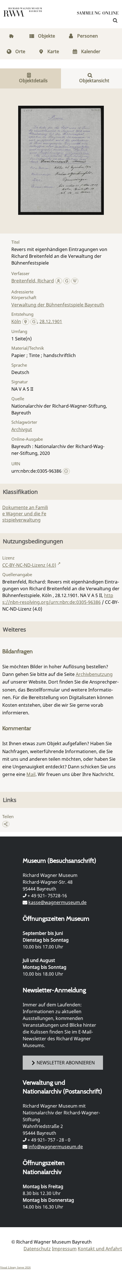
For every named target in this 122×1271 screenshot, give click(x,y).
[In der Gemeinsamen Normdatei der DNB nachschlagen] (66, 281)
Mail (30, 774)
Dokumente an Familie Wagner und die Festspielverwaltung (25, 513)
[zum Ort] (25, 322)
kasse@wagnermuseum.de (57, 902)
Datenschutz (37, 1249)
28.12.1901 (50, 321)
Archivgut (21, 429)
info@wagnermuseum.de (55, 1147)
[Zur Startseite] (98, 14)
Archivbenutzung (94, 674)
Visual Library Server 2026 (15, 1267)
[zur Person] (58, 281)
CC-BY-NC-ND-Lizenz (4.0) (29, 565)
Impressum (64, 1249)
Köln (16, 321)
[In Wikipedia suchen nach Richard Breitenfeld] (74, 281)
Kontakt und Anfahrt (100, 1249)
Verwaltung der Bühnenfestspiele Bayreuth (57, 305)
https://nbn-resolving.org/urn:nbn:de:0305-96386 (57, 598)
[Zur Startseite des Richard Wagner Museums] (23, 15)
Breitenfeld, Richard (32, 281)
